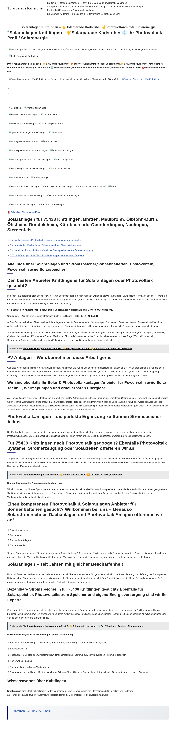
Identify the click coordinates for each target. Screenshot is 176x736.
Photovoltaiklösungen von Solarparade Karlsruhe (71, 10)
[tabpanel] (88, 159)
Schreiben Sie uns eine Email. (31, 711)
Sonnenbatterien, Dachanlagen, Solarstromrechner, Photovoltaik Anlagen (45, 245)
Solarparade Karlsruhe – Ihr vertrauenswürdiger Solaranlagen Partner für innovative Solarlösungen (95, 6)
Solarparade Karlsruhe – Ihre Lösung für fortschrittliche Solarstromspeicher (83, 14)
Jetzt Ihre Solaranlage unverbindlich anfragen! (105, 3)
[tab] (89, 88)
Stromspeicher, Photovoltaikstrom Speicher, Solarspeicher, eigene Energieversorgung (52, 250)
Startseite (51, 3)
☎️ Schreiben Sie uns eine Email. (24, 212)
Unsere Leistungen (69, 3)
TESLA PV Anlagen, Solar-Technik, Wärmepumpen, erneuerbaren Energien (47, 255)
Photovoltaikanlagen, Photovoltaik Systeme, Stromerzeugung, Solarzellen (46, 240)
